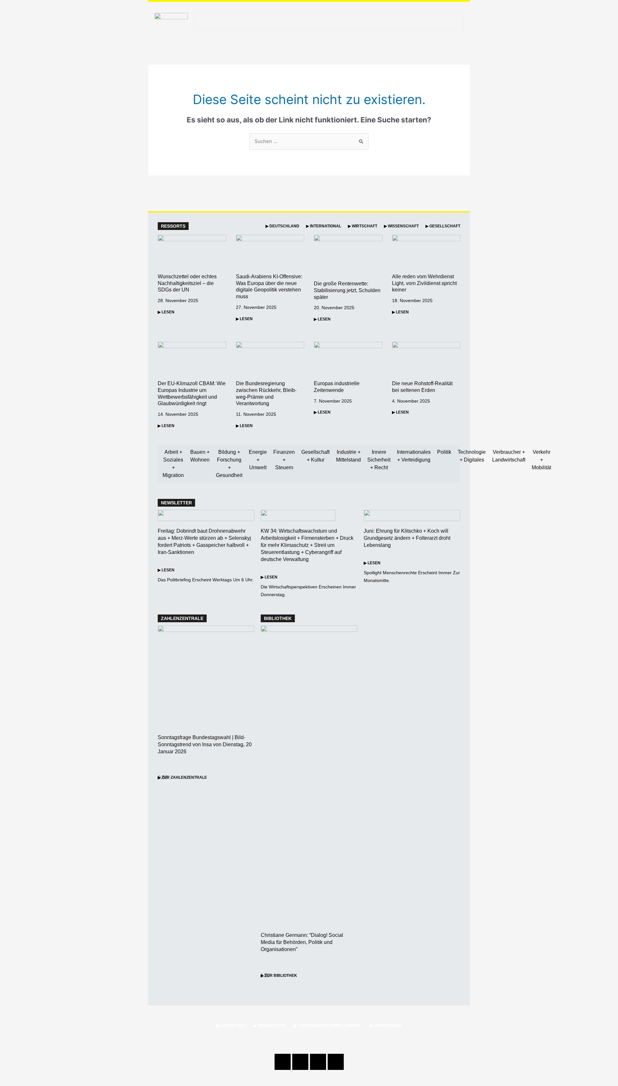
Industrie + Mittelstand (348, 455)
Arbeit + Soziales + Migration (173, 463)
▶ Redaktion (269, 1025)
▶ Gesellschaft (443, 226)
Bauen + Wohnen (200, 455)
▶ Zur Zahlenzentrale (182, 777)
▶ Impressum (386, 1025)
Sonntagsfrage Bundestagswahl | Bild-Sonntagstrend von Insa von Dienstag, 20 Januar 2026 (205, 744)
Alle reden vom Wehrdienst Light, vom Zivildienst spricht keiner (424, 283)
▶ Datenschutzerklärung (327, 1025)
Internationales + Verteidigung (414, 455)
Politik (444, 452)
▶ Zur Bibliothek (279, 975)
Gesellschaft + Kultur (315, 455)
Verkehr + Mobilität (541, 459)
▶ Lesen (166, 312)
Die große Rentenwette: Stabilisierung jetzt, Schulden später (347, 290)
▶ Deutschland (282, 226)
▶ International (323, 226)
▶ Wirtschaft (362, 226)
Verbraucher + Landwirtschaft (508, 455)
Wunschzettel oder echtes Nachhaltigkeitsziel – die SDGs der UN (187, 283)
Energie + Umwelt (258, 459)
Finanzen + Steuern (284, 459)
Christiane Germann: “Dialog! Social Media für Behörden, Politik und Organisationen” (302, 942)
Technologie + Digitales (472, 455)
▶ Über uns (230, 1025)
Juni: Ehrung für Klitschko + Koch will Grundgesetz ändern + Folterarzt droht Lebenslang (407, 538)
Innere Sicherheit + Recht (378, 459)
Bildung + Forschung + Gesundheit (229, 463)
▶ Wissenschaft (401, 226)
